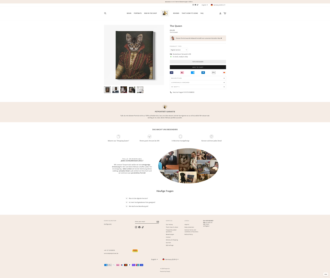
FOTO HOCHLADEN (197, 62)
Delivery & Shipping (172, 240)
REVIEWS (176, 13)
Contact (168, 237)
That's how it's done (172, 227)
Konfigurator (108, 224)
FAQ (201, 13)
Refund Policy (189, 234)
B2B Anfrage (169, 245)
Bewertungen (170, 234)
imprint (187, 224)
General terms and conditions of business (191, 230)
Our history (169, 224)
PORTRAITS (138, 13)
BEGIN (129, 13)
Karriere (168, 242)
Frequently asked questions (171, 230)
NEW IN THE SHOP (150, 13)
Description (176, 78)
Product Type (176, 46)
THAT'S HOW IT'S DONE (190, 13)
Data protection (189, 227)
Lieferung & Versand (180, 82)
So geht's (175, 87)
